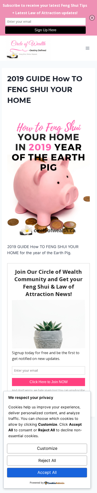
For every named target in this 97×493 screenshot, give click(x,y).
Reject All (47, 460)
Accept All (47, 472)
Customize (47, 448)
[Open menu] (87, 48)
